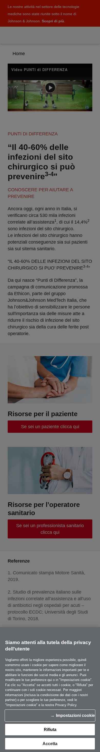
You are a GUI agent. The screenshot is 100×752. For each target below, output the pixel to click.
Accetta (50, 743)
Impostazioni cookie (75, 715)
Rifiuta (50, 729)
